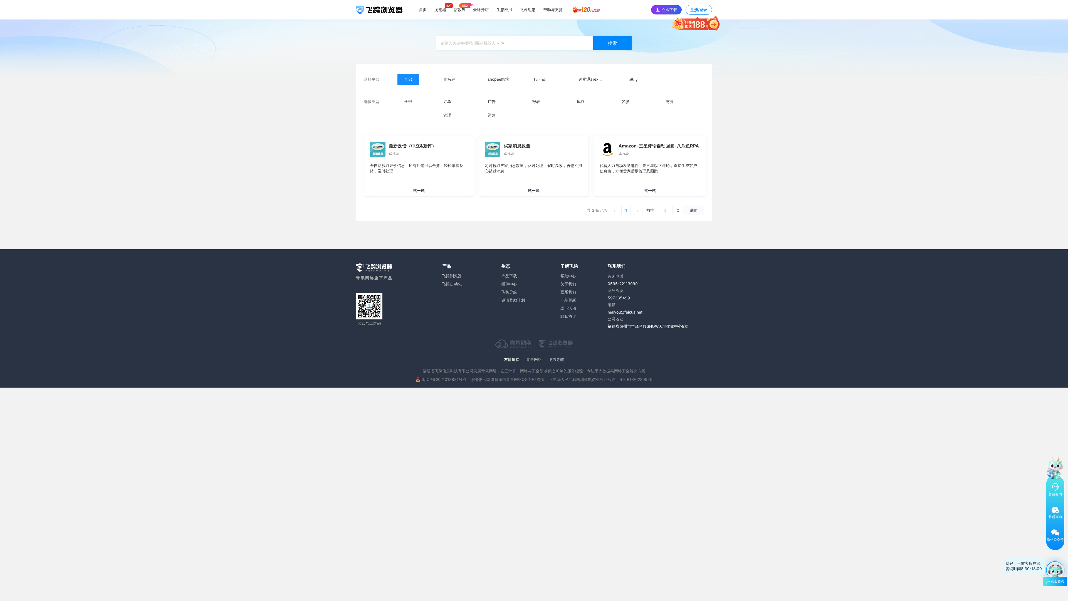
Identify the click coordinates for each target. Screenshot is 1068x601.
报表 (536, 101)
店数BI (459, 9)
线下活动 (568, 308)
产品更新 (568, 300)
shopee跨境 (498, 79)
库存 (581, 101)
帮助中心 (568, 276)
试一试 (419, 190)
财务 (670, 101)
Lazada (541, 79)
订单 (447, 101)
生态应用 (504, 9)
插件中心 (509, 284)
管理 (447, 115)
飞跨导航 (509, 292)
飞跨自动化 (452, 284)
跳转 (693, 210)
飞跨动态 (527, 9)
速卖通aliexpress (593, 79)
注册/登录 (698, 9)
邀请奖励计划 (513, 300)
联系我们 (568, 292)
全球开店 (481, 9)
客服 (625, 101)
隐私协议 (568, 316)
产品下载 (509, 276)
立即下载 (669, 9)
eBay (633, 79)
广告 (492, 101)
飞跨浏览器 (452, 276)
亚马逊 (449, 79)
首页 (423, 9)
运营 (492, 115)
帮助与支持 (553, 9)
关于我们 (568, 284)
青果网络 (534, 359)
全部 (408, 79)
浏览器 (440, 9)
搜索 (612, 43)
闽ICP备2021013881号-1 (444, 379)
